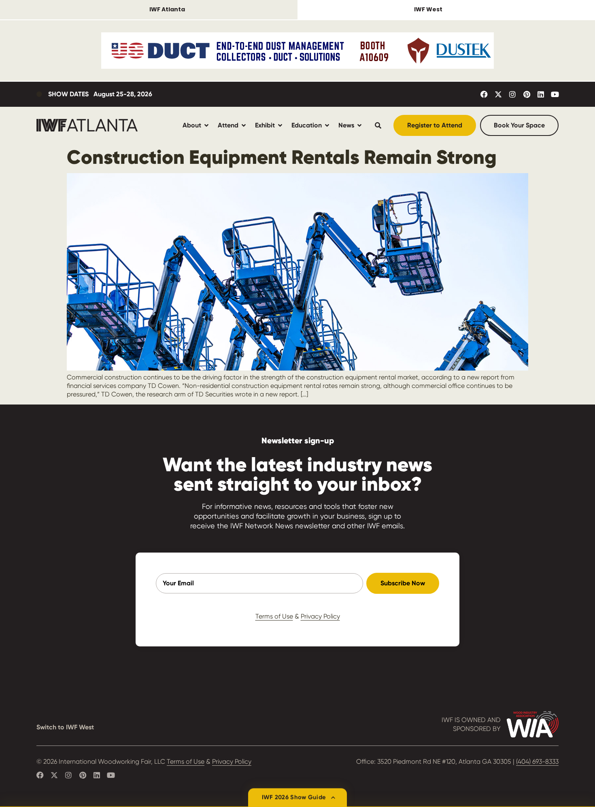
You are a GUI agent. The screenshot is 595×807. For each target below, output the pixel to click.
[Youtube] (555, 94)
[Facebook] (484, 94)
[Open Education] (327, 125)
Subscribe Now (402, 583)
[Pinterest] (526, 94)
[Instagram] (512, 94)
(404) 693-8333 (537, 761)
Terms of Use (274, 616)
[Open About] (206, 125)
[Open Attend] (243, 125)
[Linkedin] (540, 94)
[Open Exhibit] (280, 125)
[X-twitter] (498, 94)
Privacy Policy (320, 616)
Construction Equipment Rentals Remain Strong (282, 157)
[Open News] (359, 125)
